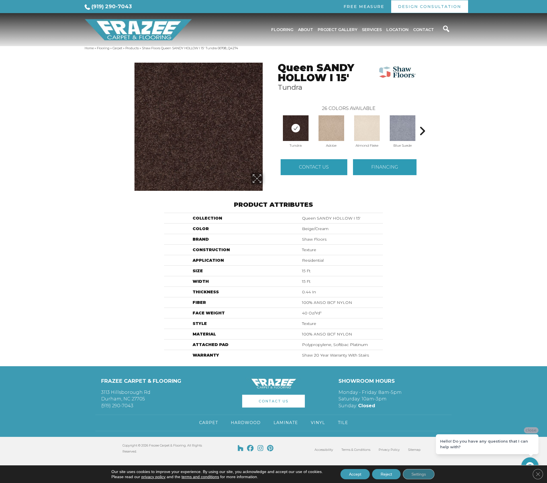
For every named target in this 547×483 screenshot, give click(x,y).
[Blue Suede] (402, 128)
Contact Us (314, 167)
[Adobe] (331, 128)
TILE (343, 422)
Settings (418, 474)
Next (422, 122)
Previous (275, 122)
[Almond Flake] (367, 128)
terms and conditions (200, 476)
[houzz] (240, 448)
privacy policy (153, 476)
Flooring (103, 48)
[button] (273, 401)
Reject (386, 474)
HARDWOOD (246, 422)
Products (132, 48)
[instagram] (260, 448)
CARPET (208, 422)
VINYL (318, 422)
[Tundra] (295, 128)
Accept (355, 474)
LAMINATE (286, 422)
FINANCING (384, 167)
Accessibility (324, 450)
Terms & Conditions (355, 450)
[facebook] (250, 448)
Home (89, 48)
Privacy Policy (389, 450)
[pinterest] (270, 448)
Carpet (117, 48)
